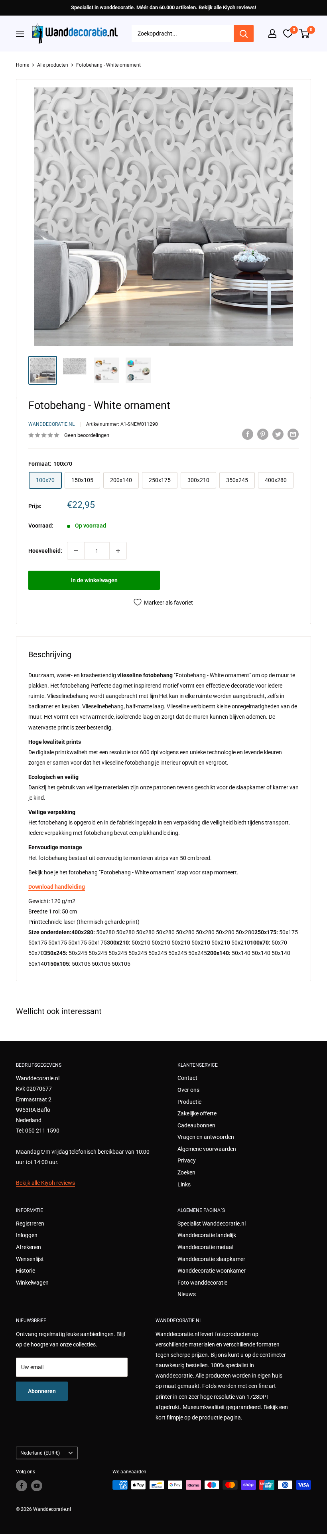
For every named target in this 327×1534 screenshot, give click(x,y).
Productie (189, 1102)
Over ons (188, 1090)
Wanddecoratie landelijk (206, 1235)
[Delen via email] (293, 434)
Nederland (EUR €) (40, 1453)
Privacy (186, 1160)
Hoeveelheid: (45, 551)
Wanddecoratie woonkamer (211, 1270)
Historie (25, 1270)
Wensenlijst (30, 1259)
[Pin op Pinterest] (262, 434)
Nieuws (186, 1294)
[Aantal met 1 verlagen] (75, 550)
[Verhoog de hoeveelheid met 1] (118, 550)
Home (22, 65)
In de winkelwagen (94, 580)
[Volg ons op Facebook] (21, 1485)
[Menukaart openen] (20, 34)
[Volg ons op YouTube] (36, 1485)
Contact (187, 1078)
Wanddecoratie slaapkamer (211, 1259)
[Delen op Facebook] (247, 434)
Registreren (30, 1223)
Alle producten (52, 65)
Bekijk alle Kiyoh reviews (45, 1183)
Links (184, 1184)
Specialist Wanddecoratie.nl (211, 1223)
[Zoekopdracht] (244, 33)
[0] (304, 33)
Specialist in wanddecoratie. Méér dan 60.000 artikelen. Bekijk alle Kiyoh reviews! (163, 7)
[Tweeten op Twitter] (278, 434)
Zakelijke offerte (197, 1113)
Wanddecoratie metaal (205, 1247)
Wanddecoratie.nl (51, 424)
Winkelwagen (32, 1282)
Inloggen (26, 1235)
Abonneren (42, 1391)
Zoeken (186, 1172)
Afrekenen (28, 1247)
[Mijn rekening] (272, 33)
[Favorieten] (288, 33)
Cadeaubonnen (196, 1125)
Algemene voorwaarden (206, 1149)
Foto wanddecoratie (202, 1282)
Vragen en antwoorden (205, 1137)
